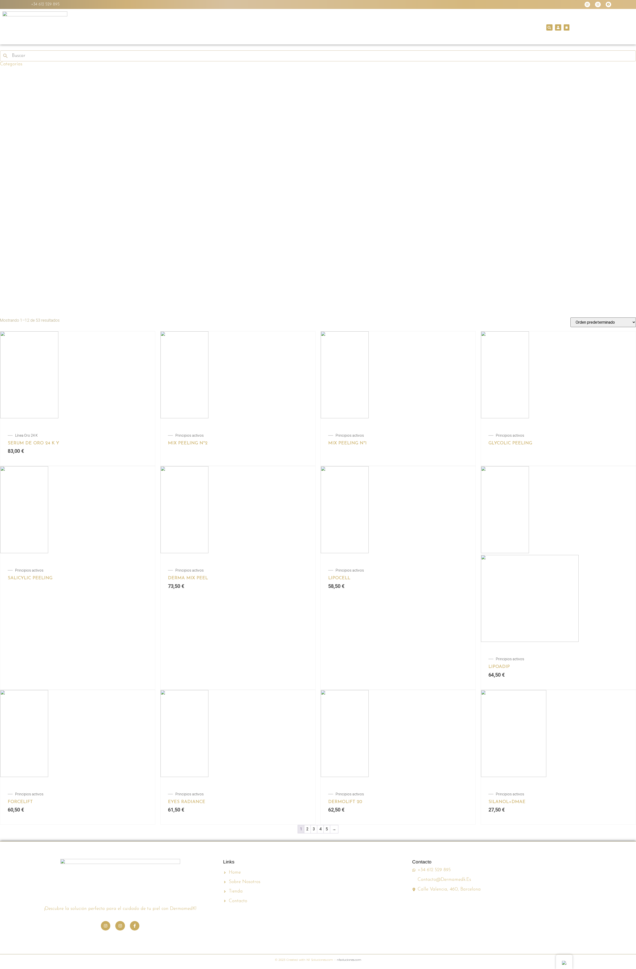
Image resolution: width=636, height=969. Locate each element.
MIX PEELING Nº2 (187, 443)
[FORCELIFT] (77, 734)
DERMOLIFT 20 (345, 802)
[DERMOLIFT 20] (398, 734)
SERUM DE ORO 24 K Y (33, 443)
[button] (549, 27)
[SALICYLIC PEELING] (77, 510)
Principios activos (189, 435)
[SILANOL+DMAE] (558, 734)
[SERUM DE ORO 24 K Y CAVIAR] (77, 375)
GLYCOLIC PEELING (510, 443)
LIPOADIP (499, 667)
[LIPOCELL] (398, 510)
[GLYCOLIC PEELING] (558, 375)
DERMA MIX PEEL (188, 578)
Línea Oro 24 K (26, 435)
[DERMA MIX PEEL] (237, 510)
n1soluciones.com (349, 960)
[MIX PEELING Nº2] (237, 375)
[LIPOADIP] (558, 510)
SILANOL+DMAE (506, 802)
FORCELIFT (20, 802)
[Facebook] (608, 4)
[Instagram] (587, 4)
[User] (558, 27)
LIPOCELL (339, 578)
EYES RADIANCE (186, 802)
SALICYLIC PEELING (30, 578)
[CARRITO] (566, 27)
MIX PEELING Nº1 (347, 443)
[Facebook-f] (134, 925)
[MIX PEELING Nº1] (398, 375)
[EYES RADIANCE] (237, 734)
